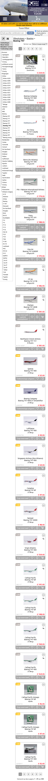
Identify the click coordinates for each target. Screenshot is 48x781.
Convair (4, 147)
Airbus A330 (6, 95)
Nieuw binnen (4, 45)
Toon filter (24, 28)
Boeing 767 (6, 130)
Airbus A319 (6, 88)
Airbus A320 (6, 90)
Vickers (4, 182)
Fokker (4, 156)
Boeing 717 (6, 118)
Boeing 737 (6, 123)
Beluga (5, 104)
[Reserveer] (37, 78)
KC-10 (5, 244)
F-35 (4, 237)
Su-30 (5, 267)
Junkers (4, 166)
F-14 (4, 225)
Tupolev (4, 173)
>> (40, 49)
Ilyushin (4, 163)
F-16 (4, 229)
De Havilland (6, 149)
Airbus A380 (6, 102)
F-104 (4, 241)
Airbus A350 (6, 99)
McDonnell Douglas (8, 170)
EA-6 (4, 213)
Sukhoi (4, 180)
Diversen (4, 52)
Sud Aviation (6, 177)
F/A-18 (5, 232)
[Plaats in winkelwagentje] (42, 78)
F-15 (4, 227)
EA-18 (5, 215)
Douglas (4, 151)
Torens (4, 69)
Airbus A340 (6, 97)
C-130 (5, 203)
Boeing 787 (6, 135)
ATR (3, 109)
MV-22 (5, 251)
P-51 (4, 253)
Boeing (4, 114)
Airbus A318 (6, 85)
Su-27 (5, 265)
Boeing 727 (6, 121)
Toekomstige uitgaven (6, 49)
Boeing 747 (7, 125)
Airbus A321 (6, 92)
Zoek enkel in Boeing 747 (40, 34)
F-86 (4, 239)
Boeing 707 (6, 116)
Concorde (5, 144)
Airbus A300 (6, 80)
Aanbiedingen (4, 43)
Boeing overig (7, 137)
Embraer (4, 154)
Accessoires (5, 189)
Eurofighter (6, 218)
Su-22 (5, 260)
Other (5, 270)
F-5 (4, 222)
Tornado (5, 274)
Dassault (5, 206)
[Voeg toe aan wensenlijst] (32, 78)
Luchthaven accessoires (9, 64)
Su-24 (5, 263)
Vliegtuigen (5, 73)
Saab (3, 175)
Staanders (5, 57)
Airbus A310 (6, 83)
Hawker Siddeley (7, 161)
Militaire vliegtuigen (8, 192)
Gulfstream (5, 159)
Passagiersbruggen (8, 66)
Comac (4, 142)
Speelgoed (5, 54)
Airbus (4, 76)
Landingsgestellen (7, 59)
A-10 (4, 194)
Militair (4, 187)
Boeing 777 (6, 133)
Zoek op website (42, 31)
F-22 (4, 234)
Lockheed (5, 168)
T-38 (4, 272)
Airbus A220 (6, 78)
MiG (4, 248)
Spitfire (5, 255)
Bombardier (5, 140)
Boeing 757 (6, 128)
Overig (4, 62)
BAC (3, 111)
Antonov (4, 107)
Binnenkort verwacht (6, 47)
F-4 (4, 220)
